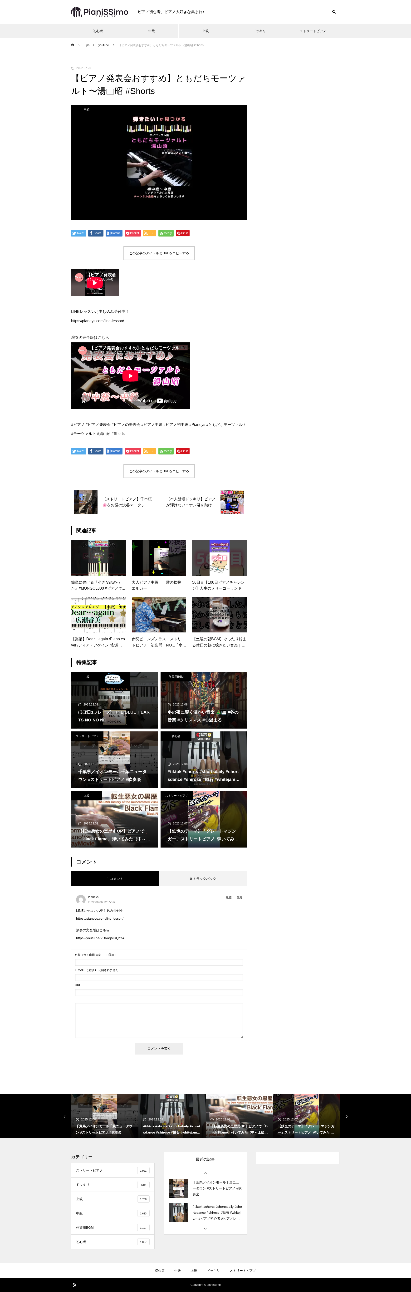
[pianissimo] (99, 12)
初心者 (98, 31)
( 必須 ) (95, 954)
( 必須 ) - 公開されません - (97, 970)
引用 (239, 897)
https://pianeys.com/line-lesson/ (99, 918)
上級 (205, 31)
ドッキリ (259, 31)
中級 (151, 31)
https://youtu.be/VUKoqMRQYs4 (100, 938)
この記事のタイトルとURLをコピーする (159, 253)
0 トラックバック (203, 879)
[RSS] (74, 1284)
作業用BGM (176, 676)
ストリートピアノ (313, 31)
